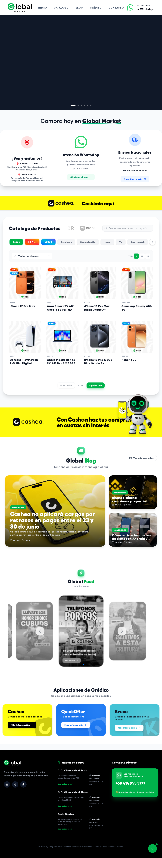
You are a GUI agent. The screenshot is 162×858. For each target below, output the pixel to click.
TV (120, 241)
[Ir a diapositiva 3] (79, 105)
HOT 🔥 (32, 242)
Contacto (116, 7)
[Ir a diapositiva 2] (74, 105)
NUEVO (48, 242)
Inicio (42, 7)
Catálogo (61, 7)
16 (148, 256)
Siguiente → (95, 385)
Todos (16, 241)
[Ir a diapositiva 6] (90, 105)
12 (142, 256)
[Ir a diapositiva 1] (71, 105)
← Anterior (66, 385)
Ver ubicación (65, 784)
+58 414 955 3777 (130, 783)
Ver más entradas (143, 457)
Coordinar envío (133, 179)
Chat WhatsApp (23, 85)
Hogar (107, 241)
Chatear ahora (79, 176)
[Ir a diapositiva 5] (87, 105)
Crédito (96, 7)
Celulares (66, 241)
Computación (88, 241)
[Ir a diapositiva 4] (84, 105)
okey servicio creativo (59, 846)
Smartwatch (138, 241)
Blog (79, 7)
